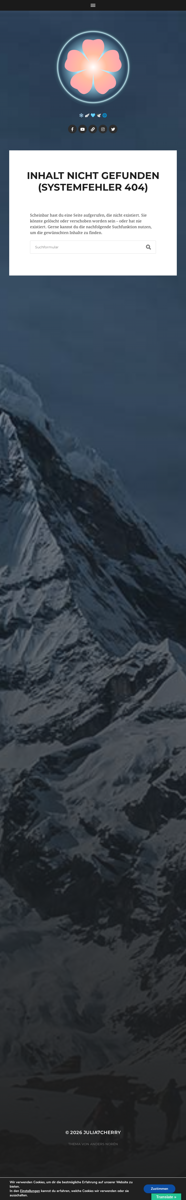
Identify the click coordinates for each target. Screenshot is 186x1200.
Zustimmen (159, 1188)
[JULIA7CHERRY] (93, 67)
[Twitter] (113, 129)
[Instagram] (103, 129)
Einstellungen (30, 1191)
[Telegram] (92, 129)
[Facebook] (72, 129)
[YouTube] (82, 129)
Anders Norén (104, 1144)
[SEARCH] (148, 247)
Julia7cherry (102, 1132)
